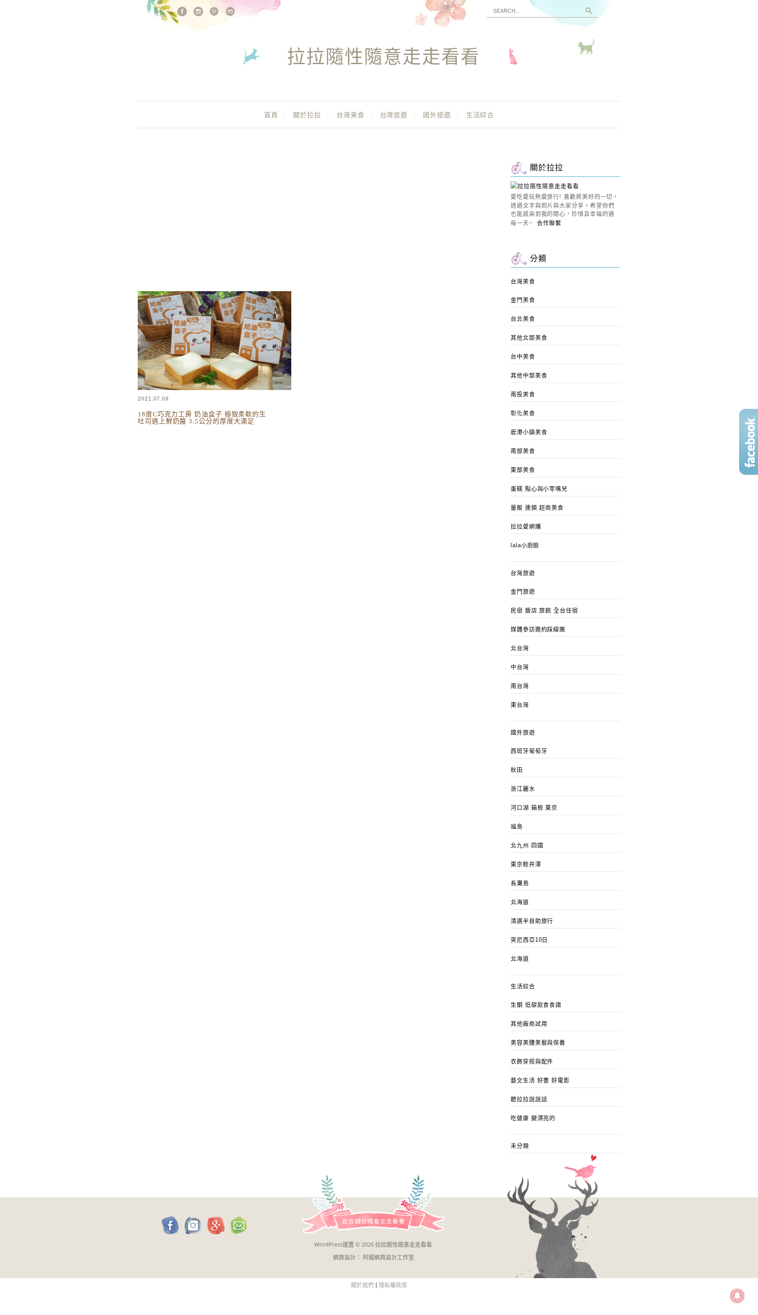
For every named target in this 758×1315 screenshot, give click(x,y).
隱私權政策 (393, 1285)
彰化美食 (523, 413)
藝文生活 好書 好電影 (540, 1080)
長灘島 (520, 883)
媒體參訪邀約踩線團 (538, 629)
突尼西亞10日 (529, 939)
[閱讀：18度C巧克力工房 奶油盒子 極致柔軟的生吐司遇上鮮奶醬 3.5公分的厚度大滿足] (214, 388)
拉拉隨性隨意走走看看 (383, 57)
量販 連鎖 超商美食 (537, 507)
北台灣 (520, 648)
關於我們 (362, 1285)
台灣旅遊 (394, 115)
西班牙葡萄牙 (529, 751)
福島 (517, 826)
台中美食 (523, 356)
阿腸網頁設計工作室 (388, 1257)
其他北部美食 (529, 337)
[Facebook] (182, 11)
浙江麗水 (523, 788)
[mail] (231, 11)
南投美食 (523, 394)
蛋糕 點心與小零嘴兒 (539, 488)
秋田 (517, 769)
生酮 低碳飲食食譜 (536, 1004)
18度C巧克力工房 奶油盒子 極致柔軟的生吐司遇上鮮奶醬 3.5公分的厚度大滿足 (202, 418)
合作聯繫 (549, 223)
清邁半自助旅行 (532, 921)
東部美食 (523, 469)
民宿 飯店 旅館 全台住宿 (544, 610)
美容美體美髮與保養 (538, 1042)
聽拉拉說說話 (529, 1099)
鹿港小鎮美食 (529, 432)
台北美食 (523, 318)
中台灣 (520, 667)
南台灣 (520, 686)
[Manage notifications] (737, 1296)
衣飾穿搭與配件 (532, 1061)
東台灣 (520, 704)
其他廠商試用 (529, 1023)
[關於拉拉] (545, 186)
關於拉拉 (307, 115)
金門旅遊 (523, 591)
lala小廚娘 (525, 545)
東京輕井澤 (526, 864)
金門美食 (523, 299)
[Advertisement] (313, 224)
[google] (214, 11)
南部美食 (523, 451)
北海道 (520, 902)
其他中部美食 (529, 375)
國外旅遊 (437, 115)
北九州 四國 (527, 845)
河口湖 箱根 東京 (534, 807)
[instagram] (198, 11)
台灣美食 (350, 115)
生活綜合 (480, 115)
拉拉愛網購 (526, 526)
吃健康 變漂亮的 (533, 1118)
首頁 (271, 115)
